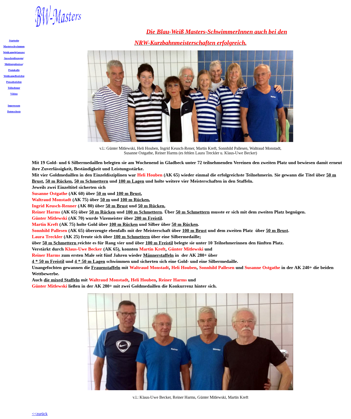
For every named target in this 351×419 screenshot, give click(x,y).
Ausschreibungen (13, 58)
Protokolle (14, 70)
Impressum (14, 105)
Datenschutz (14, 111)
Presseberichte (14, 82)
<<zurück (40, 414)
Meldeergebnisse (14, 64)
